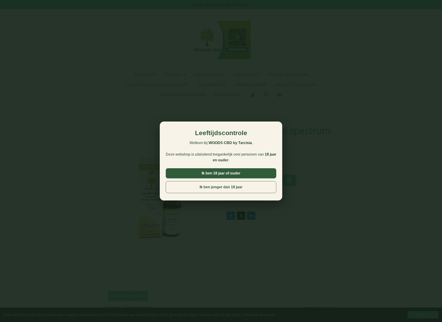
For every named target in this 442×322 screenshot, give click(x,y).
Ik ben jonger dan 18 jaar (221, 187)
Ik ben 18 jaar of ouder (221, 173)
